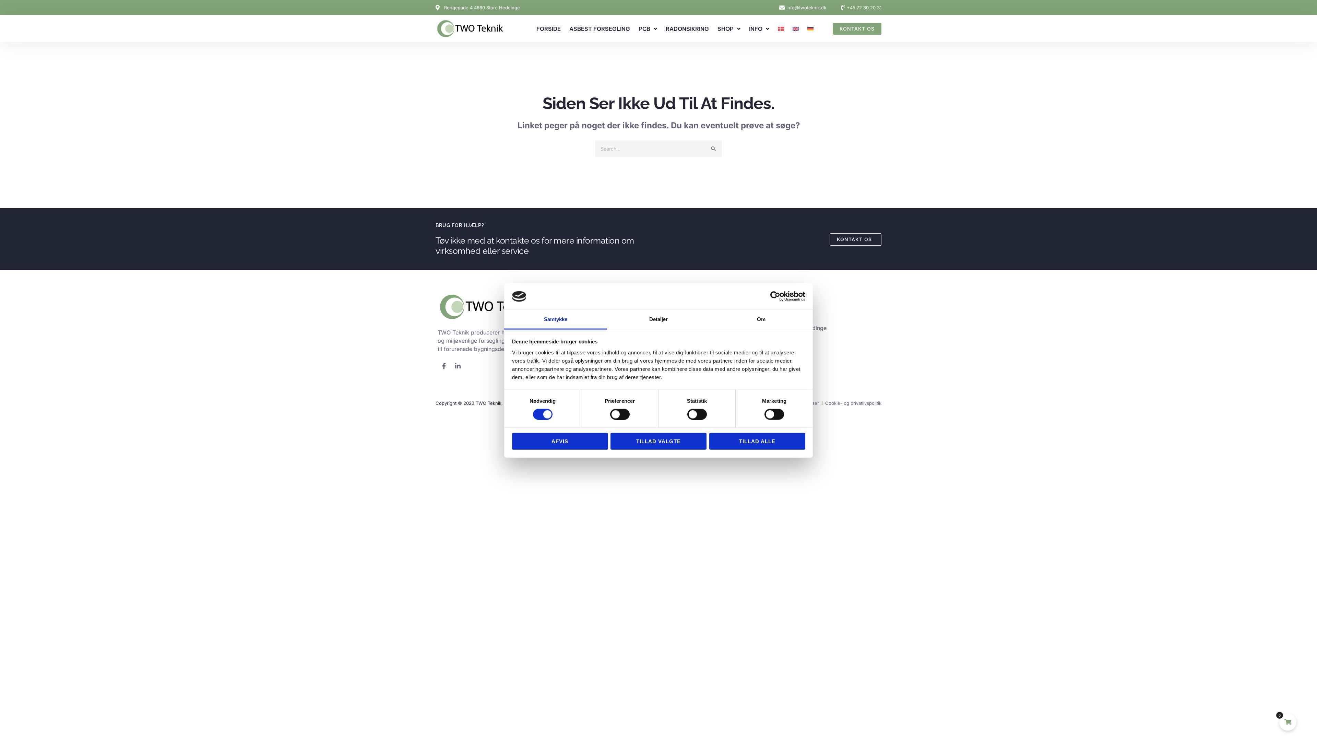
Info (755, 28)
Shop (725, 28)
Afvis (559, 441)
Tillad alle (757, 441)
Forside (548, 28)
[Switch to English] (796, 28)
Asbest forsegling (599, 28)
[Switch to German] (810, 28)
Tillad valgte (658, 441)
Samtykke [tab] (556, 319)
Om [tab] (761, 319)
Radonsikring (687, 28)
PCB (644, 28)
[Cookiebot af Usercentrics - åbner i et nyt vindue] (775, 296)
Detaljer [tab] (658, 319)
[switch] (620, 414)
